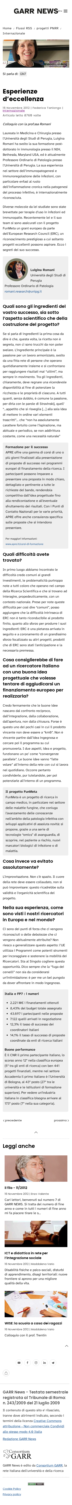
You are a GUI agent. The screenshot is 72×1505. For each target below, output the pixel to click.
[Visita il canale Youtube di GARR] (19, 1362)
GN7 (23, 74)
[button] (61, 11)
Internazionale (14, 110)
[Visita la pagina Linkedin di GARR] (44, 1362)
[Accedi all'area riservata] (6, 1373)
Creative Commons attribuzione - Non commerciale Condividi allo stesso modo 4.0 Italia (33, 1426)
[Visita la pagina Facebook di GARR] (27, 1362)
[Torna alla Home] (36, 11)
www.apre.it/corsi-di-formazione (24, 544)
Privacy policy (12, 1494)
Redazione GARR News (19, 1439)
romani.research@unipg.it (23, 291)
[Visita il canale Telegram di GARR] (53, 1362)
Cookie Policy (12, 1489)
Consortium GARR (49, 1465)
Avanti (53, 1120)
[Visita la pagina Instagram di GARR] (36, 1362)
